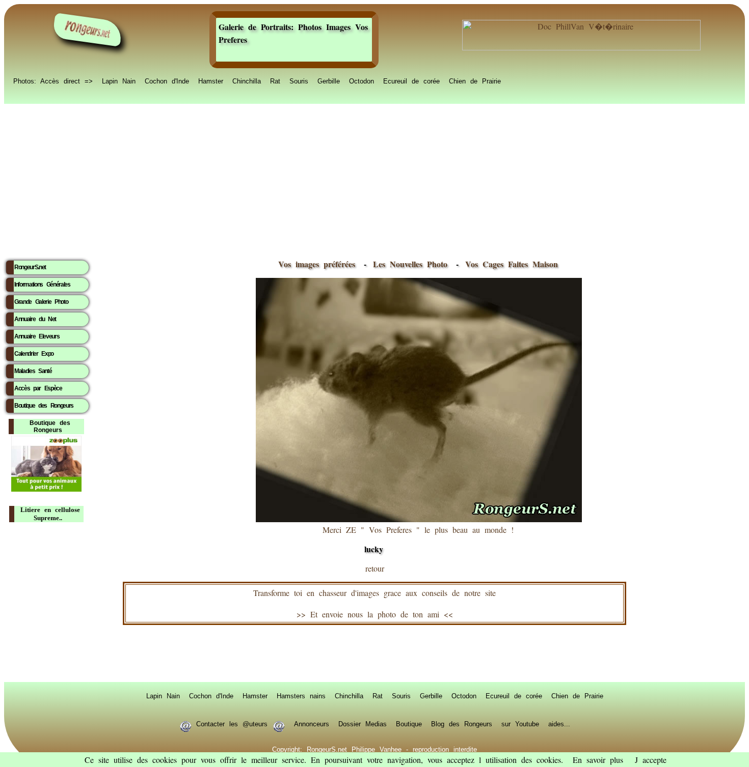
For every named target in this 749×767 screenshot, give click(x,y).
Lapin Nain (119, 80)
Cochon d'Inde (167, 80)
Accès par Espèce (38, 388)
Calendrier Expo (34, 353)
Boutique (409, 723)
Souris (298, 80)
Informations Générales (42, 284)
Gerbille (328, 80)
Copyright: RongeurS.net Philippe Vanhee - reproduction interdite (374, 749)
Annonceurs (311, 723)
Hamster (210, 80)
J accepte (650, 759)
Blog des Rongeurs (461, 723)
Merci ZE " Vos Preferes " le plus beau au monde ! (418, 539)
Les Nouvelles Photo (412, 264)
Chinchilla (246, 80)
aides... (559, 723)
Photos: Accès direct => (53, 80)
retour (374, 568)
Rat (275, 80)
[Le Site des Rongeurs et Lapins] (87, 30)
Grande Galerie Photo (41, 301)
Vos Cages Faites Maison (509, 264)
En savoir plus (598, 759)
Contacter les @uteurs (232, 723)
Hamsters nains (301, 695)
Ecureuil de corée (411, 80)
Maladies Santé (32, 371)
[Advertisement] (374, 178)
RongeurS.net (30, 267)
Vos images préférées (316, 264)
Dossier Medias (362, 723)
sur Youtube (520, 723)
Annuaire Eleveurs (36, 336)
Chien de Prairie (475, 80)
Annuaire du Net (35, 319)
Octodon (361, 80)
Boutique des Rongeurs (43, 405)
